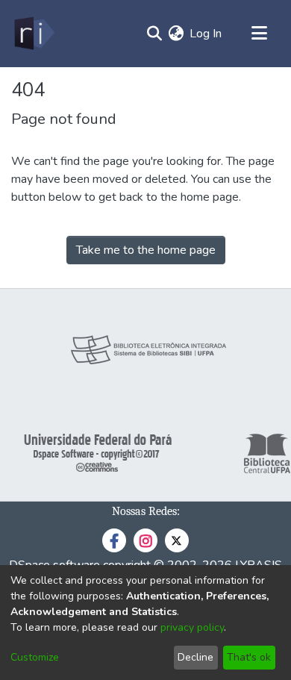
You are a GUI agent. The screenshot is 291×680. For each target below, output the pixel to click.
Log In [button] (206, 33)
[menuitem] (175, 34)
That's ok (249, 657)
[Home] (33, 33)
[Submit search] (154, 34)
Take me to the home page (146, 250)
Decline (195, 657)
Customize (34, 657)
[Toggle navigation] (259, 33)
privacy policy (192, 627)
